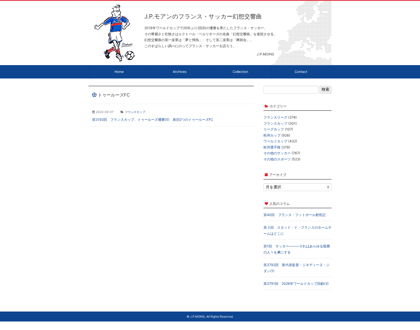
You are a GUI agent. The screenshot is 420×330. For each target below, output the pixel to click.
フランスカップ (135, 112)
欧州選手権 (271, 147)
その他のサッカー (277, 153)
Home (119, 71)
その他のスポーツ (277, 159)
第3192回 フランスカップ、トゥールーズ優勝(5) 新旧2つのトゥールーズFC (152, 119)
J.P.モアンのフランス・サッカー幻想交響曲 (203, 16)
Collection (240, 71)
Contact (301, 71)
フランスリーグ (275, 117)
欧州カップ (271, 135)
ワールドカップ (275, 141)
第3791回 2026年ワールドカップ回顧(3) (296, 283)
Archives (179, 71)
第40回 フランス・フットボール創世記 (294, 215)
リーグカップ (273, 129)
